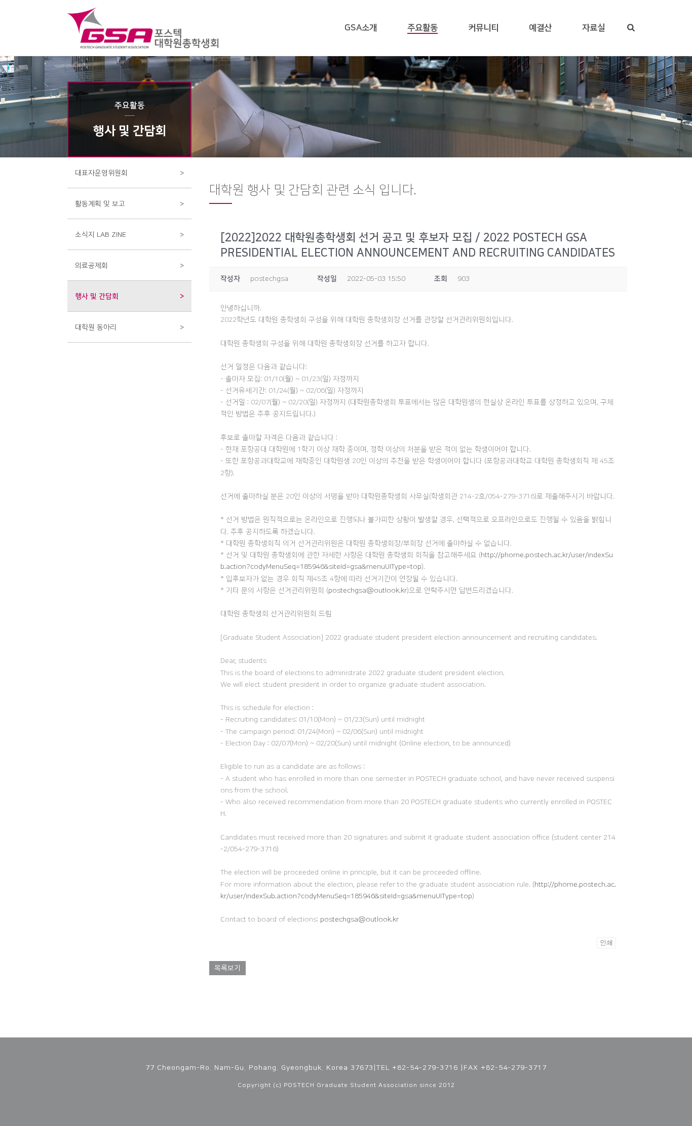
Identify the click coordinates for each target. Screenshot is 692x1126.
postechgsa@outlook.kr (367, 591)
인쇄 (606, 942)
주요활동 (422, 27)
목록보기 (227, 968)
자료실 (593, 27)
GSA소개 (360, 27)
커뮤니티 (483, 27)
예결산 (540, 27)
